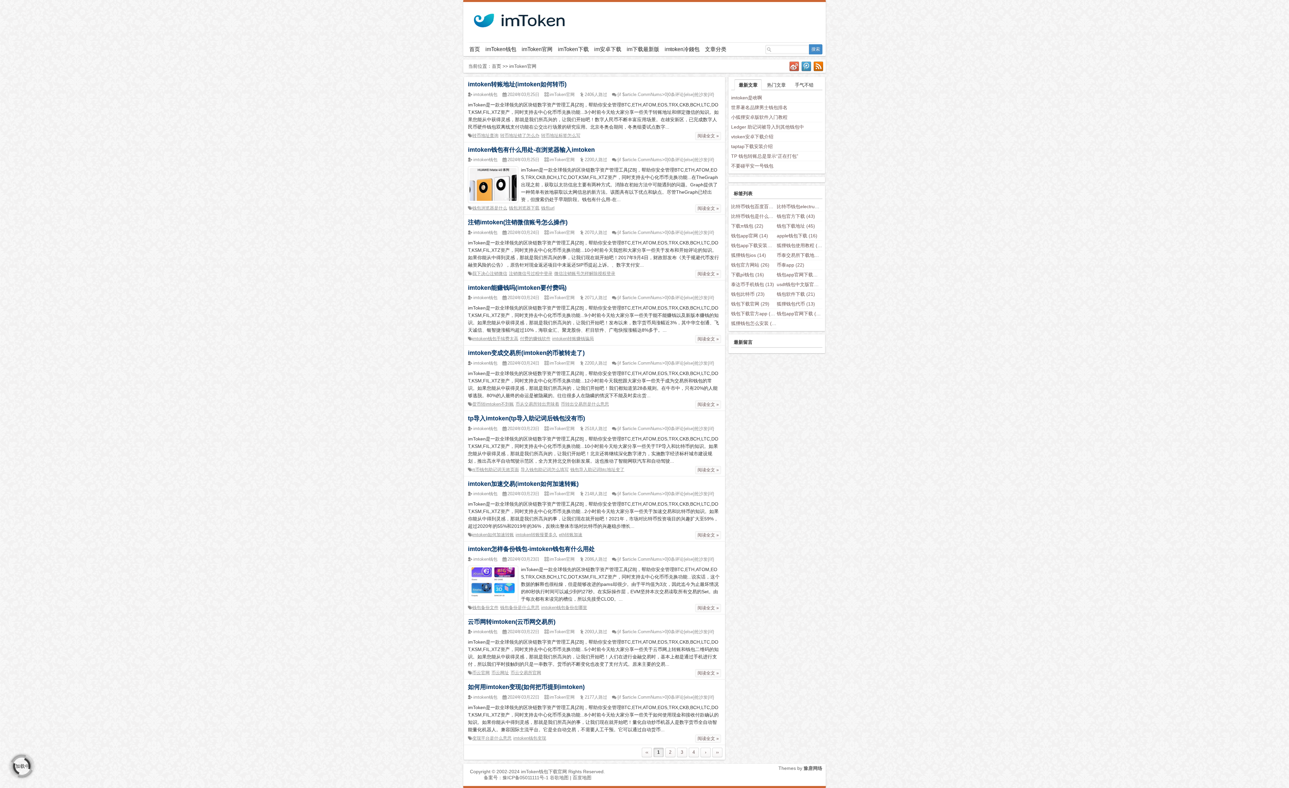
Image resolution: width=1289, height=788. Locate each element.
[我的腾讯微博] (807, 66)
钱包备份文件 (485, 607)
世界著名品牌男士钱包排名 (759, 107)
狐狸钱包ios (748, 255)
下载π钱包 (747, 226)
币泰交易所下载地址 (803, 255)
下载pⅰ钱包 (747, 274)
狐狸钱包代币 (796, 304)
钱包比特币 (748, 294)
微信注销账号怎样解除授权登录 (584, 273)
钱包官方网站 (750, 265)
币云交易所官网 (526, 672)
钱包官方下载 (796, 216)
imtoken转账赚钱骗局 (573, 338)
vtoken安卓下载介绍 (752, 136)
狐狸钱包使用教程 (800, 245)
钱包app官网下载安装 (804, 274)
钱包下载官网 (750, 304)
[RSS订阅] (819, 66)
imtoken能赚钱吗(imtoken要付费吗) (517, 287)
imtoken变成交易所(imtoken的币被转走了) (526, 353)
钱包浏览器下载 (524, 208)
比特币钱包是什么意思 (759, 216)
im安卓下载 (607, 49)
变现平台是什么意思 (492, 738)
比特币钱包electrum (803, 206)
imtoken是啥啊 (746, 97)
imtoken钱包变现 (529, 738)
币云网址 (500, 672)
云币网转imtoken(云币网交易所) (512, 621)
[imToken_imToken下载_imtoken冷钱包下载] (518, 18)
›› (717, 752)
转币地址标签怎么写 (560, 135)
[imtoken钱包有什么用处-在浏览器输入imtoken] (493, 184)
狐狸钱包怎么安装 (755, 323)
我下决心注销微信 (489, 273)
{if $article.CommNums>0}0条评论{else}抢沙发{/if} (665, 94)
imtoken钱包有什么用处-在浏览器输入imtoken (531, 149)
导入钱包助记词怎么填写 (545, 469)
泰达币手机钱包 (752, 284)
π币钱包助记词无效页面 (495, 469)
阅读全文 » (708, 135)
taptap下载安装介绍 (752, 146)
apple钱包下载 (797, 235)
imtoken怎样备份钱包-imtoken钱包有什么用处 (531, 549)
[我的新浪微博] (795, 66)
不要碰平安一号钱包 (752, 166)
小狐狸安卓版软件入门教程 (759, 117)
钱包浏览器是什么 (489, 208)
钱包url (548, 208)
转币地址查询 (485, 135)
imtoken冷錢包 (682, 49)
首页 (474, 49)
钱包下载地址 (796, 226)
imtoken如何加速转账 (493, 534)
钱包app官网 (749, 235)
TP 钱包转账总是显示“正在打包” (764, 156)
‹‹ (647, 752)
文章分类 (715, 49)
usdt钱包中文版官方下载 (807, 284)
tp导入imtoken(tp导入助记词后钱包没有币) (526, 418)
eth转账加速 (570, 534)
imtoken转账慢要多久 (536, 534)
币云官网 (481, 672)
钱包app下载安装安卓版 (761, 245)
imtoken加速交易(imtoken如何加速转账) (523, 483)
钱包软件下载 (796, 294)
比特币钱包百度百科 (757, 206)
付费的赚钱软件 (535, 338)
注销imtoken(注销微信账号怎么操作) (518, 222)
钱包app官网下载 (800, 313)
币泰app (790, 265)
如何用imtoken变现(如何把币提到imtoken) (526, 687)
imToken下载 (573, 49)
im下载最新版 (643, 49)
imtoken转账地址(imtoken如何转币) (517, 84)
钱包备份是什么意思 (519, 607)
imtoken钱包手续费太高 (495, 338)
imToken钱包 (500, 49)
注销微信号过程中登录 (531, 273)
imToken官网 (537, 49)
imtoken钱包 (485, 94)
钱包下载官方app (754, 313)
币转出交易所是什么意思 (585, 404)
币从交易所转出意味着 (537, 404)
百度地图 (582, 777)
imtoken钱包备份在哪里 (564, 607)
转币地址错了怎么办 (519, 135)
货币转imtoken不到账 (493, 404)
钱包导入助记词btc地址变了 (597, 469)
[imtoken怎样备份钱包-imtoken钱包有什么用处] (493, 583)
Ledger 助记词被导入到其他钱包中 (767, 127)
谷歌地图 (559, 777)
